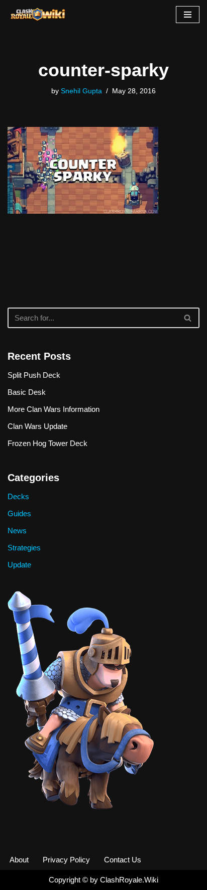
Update (19, 564)
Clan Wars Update (37, 426)
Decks (18, 496)
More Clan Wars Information (53, 409)
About (19, 859)
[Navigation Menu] (187, 14)
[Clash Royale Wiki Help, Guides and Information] (38, 14)
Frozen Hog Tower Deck (47, 443)
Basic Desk (27, 392)
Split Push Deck (34, 375)
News (17, 530)
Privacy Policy (66, 859)
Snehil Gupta (81, 91)
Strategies (24, 547)
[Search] (188, 318)
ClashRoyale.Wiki (129, 879)
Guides (19, 513)
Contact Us (122, 859)
